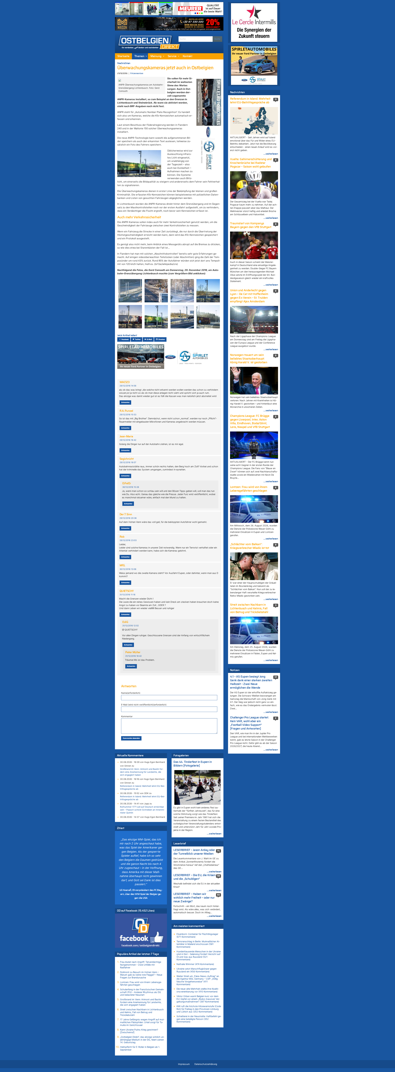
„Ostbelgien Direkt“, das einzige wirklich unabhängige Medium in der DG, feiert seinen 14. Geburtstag (142, 1040)
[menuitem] (123, 56)
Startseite (123, 56)
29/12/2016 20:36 (128, 518)
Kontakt (187, 56)
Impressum (184, 1064)
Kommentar (127, 716)
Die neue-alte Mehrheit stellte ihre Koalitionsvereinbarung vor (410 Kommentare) (198, 990)
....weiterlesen (214, 833)
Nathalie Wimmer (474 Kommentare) (195, 964)
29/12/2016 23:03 (128, 540)
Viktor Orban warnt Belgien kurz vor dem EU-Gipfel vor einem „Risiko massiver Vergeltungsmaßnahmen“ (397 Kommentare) (198, 999)
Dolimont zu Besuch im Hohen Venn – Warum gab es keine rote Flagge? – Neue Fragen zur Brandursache (141, 975)
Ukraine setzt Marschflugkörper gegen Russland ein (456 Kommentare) (196, 970)
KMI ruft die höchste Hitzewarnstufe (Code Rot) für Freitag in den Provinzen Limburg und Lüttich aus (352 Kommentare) (199, 1009)
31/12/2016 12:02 (130, 625)
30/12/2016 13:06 (128, 569)
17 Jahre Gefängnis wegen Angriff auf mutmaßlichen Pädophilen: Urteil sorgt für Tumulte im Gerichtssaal (142, 1022)
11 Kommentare (136, 74)
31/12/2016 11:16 (127, 594)
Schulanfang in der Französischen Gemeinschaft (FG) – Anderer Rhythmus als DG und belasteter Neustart (142, 992)
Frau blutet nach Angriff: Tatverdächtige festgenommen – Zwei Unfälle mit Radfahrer (140, 965)
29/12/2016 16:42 (128, 440)
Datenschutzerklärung (205, 1064)
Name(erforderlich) (130, 693)
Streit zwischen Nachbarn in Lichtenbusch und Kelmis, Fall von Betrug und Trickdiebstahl (142, 1012)
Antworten (125, 402)
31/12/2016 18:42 (133, 656)
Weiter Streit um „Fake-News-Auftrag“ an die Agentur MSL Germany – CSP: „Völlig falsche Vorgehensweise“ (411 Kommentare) (198, 980)
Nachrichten (123, 63)
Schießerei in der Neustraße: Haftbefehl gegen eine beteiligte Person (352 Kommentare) (199, 1019)
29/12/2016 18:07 (128, 462)
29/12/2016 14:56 (128, 386)
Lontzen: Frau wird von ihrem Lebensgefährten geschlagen (141, 983)
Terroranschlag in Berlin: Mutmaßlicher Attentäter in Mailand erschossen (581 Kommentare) (198, 944)
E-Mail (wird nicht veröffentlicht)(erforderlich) (143, 704)
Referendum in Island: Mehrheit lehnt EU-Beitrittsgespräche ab (142, 787)
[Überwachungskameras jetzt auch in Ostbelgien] (119, 80)
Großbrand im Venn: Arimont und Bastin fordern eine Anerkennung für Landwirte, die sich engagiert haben (141, 772)
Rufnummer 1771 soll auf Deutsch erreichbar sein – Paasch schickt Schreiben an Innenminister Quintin (142, 810)
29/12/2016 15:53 (128, 414)
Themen (139, 56)
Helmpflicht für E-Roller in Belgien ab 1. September (140, 1048)
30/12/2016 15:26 (130, 487)
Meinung (155, 56)
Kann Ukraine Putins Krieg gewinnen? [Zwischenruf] (139, 1031)
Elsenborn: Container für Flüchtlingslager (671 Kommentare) (197, 935)
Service (172, 56)
